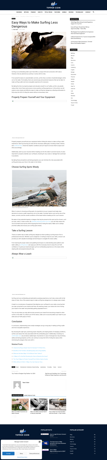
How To (40, 12)
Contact (87, 12)
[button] (39, 442)
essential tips (43, 367)
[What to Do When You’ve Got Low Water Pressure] (20, 404)
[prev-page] (13, 416)
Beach (17, 367)
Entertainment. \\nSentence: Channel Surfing (29, 367)
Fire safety (49, 367)
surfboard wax (18, 145)
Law (72, 91)
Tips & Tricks (48, 12)
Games (72, 79)
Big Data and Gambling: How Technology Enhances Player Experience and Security (55, 374)
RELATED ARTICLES (17, 395)
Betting (73, 53)
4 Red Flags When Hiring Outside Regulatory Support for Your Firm (82, 23)
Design (72, 72)
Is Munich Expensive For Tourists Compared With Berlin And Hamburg (83, 37)
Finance (33, 12)
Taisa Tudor (15, 29)
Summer (59, 367)
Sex (72, 98)
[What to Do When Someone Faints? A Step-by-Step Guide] (38, 404)
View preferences (34, 453)
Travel (72, 105)
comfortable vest (16, 336)
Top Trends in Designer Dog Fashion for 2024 (23, 373)
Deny (21, 453)
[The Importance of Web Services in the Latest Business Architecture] (45, 443)
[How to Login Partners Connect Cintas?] (45, 434)
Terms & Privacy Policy (22, 457)
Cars (72, 62)
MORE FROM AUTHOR (29, 395)
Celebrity (73, 67)
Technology (79, 12)
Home (13, 16)
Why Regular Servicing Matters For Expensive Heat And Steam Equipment (82, 32)
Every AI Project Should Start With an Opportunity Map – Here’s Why (80, 27)
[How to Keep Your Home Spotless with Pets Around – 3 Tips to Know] (57, 404)
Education (73, 74)
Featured (57, 12)
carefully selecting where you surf (41, 221)
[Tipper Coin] (53, 5)
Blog (72, 58)
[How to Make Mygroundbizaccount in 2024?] (45, 450)
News (72, 93)
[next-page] (15, 416)
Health (72, 81)
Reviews (71, 12)
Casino (72, 65)
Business (19, 12)
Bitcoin (26, 12)
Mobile (64, 12)
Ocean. (54, 367)
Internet (73, 88)
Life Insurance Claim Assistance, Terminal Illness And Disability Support (81, 42)
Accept (8, 453)
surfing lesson (24, 245)
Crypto (72, 69)
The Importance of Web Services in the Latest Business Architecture (58, 443)
